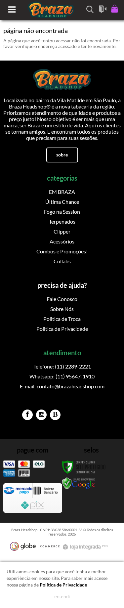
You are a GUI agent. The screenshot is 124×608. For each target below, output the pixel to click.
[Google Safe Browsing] (78, 483)
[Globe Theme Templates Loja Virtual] (35, 546)
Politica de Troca (62, 319)
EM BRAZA (62, 192)
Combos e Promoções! (62, 251)
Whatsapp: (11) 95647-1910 (62, 376)
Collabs (62, 261)
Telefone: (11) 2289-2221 (62, 366)
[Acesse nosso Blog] (55, 415)
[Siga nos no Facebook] (27, 415)
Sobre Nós (62, 309)
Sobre (62, 154)
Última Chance (62, 201)
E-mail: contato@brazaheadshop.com (62, 386)
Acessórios (62, 241)
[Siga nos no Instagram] (41, 415)
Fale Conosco (62, 299)
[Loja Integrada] (86, 547)
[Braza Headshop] (62, 77)
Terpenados (62, 221)
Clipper (62, 231)
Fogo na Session (62, 211)
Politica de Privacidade (62, 329)
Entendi (62, 596)
